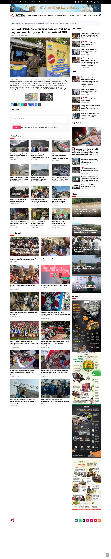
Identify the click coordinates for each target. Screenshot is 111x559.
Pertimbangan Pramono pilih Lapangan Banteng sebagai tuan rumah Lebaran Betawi (90, 178)
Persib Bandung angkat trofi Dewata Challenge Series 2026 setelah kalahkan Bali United (24, 343)
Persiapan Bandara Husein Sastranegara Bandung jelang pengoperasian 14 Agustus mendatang (23, 401)
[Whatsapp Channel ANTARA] (82, 2)
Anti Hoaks (60, 529)
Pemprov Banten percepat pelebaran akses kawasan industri (85, 268)
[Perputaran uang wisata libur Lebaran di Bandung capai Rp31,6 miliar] (19, 146)
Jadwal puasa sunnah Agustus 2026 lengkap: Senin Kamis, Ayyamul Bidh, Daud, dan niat (90, 35)
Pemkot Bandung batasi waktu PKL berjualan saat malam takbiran (39, 201)
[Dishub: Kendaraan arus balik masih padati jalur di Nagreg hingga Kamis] (19, 169)
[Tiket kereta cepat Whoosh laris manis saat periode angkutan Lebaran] (61, 146)
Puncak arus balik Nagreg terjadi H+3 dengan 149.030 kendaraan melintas (60, 179)
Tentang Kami (84, 540)
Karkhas (59, 526)
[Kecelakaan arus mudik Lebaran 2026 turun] (86, 431)
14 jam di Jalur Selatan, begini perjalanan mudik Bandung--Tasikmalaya (59, 223)
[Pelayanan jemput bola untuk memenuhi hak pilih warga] (24, 301)
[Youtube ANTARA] (91, 2)
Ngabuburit (42, 15)
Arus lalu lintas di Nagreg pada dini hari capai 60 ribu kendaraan (18, 223)
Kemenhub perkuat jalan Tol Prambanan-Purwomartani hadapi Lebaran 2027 (90, 115)
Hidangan (50, 15)
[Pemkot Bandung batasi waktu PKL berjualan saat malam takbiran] (40, 192)
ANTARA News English (87, 526)
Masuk (82, 529)
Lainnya (94, 15)
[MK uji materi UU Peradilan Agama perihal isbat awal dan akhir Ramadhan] (76, 161)
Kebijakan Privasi (85, 535)
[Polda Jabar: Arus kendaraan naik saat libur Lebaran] (19, 192)
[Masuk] (75, 2)
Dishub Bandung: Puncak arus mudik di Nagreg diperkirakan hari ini (59, 201)
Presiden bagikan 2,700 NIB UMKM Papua (54, 285)
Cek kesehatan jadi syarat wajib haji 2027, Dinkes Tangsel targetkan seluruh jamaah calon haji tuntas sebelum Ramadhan (89, 62)
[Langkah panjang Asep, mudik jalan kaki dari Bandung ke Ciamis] (40, 214)
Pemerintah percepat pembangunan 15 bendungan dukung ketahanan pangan (85, 230)
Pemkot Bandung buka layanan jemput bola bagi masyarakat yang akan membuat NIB (51, 23)
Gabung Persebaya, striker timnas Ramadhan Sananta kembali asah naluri (85, 287)
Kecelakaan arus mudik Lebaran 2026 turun (83, 453)
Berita (34, 15)
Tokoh (65, 15)
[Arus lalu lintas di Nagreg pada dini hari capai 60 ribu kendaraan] (19, 214)
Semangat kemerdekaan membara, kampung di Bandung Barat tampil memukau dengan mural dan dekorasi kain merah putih (55, 372)
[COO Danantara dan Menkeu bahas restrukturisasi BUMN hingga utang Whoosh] (55, 388)
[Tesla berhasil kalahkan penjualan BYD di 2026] (76, 187)
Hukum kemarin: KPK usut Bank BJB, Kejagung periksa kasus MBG (89, 51)
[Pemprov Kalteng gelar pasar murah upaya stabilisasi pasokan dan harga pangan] (24, 246)
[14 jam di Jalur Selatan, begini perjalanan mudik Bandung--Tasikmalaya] (61, 214)
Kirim (16, 127)
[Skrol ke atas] (107, 555)
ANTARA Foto (53, 1)
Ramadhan (16, 23)
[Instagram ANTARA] (88, 2)
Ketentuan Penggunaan (87, 532)
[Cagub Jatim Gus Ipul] (55, 246)
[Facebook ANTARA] (78, 2)
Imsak (84, 15)
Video (82, 167)
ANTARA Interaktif (62, 532)
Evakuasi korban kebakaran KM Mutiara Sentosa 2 (85, 348)
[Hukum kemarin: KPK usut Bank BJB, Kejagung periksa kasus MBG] (76, 51)
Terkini (13, 1)
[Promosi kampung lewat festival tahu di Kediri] (24, 274)
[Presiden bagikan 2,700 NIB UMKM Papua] (55, 274)
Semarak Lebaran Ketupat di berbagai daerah (85, 505)
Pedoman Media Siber (86, 543)
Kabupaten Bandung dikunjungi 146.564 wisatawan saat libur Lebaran (40, 155)
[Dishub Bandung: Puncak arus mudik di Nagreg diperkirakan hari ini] (61, 192)
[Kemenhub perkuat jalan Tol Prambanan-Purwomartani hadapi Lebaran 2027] (76, 115)
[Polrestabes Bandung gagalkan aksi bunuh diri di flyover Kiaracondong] (40, 169)
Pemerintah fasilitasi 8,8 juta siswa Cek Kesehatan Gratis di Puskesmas (86, 249)
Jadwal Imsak (38, 546)
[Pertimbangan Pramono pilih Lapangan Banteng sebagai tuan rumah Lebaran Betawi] (76, 179)
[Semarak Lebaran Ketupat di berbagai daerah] (86, 483)
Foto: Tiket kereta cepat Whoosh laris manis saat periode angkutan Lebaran (60, 156)
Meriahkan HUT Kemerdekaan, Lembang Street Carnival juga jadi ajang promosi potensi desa (22, 372)
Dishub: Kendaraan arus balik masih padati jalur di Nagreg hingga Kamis (19, 179)
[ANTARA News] (17, 15)
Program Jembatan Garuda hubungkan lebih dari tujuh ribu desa (85, 211)
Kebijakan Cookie (85, 537)
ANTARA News (33, 1)
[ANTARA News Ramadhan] (19, 520)
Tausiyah (71, 15)
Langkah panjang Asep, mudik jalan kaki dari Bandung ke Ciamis (38, 223)
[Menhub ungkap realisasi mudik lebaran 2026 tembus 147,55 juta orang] (76, 169)
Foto (89, 15)
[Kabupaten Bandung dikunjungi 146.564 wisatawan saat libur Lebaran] (40, 146)
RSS (81, 546)
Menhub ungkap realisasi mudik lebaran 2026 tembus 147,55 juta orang (89, 170)
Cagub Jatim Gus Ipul (47, 258)
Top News (25, 1)
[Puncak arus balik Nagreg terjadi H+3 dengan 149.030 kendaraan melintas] (61, 169)
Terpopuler (19, 1)
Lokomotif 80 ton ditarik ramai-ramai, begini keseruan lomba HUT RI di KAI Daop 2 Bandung (55, 343)
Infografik (84, 41)
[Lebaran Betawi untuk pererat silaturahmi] (86, 379)
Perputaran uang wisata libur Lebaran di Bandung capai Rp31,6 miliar (19, 155)
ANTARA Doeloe (62, 537)
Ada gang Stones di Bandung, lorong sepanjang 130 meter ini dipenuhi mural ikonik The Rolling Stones (55, 314)
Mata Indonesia (61, 535)
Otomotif (41, 1)
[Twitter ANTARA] (85, 2)
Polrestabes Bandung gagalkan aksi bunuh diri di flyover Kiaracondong (39, 179)
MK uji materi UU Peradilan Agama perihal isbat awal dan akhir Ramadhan (90, 161)
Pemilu (47, 1)
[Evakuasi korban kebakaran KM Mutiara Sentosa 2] (76, 44)
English (78, 15)
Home (29, 15)
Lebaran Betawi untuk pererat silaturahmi (86, 400)
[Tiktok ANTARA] (94, 2)
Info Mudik (58, 15)
